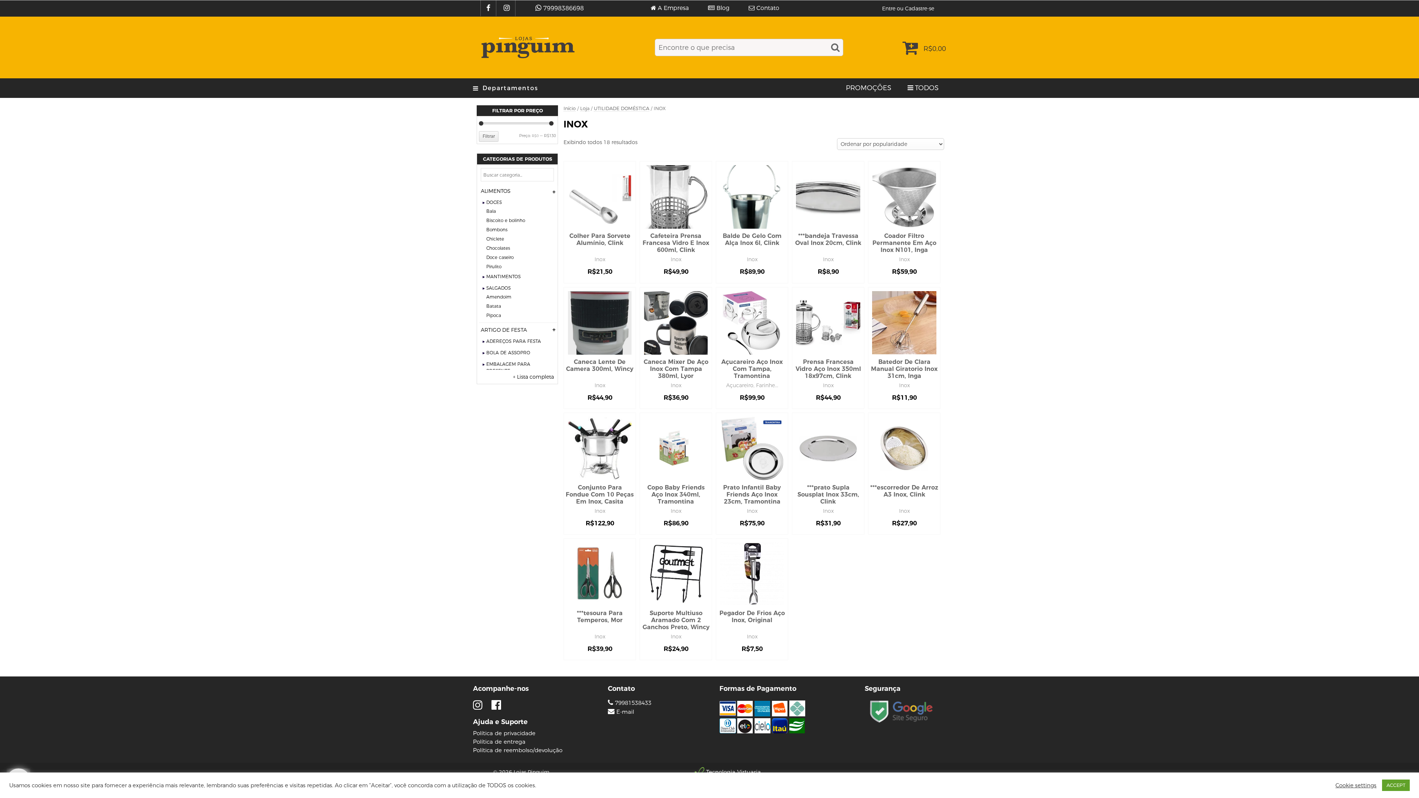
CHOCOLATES (498, 248)
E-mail (625, 712)
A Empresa (673, 8)
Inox (600, 259)
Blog (723, 8)
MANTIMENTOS (503, 276)
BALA (491, 211)
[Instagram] (507, 8)
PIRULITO (493, 266)
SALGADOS (498, 288)
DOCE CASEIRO (500, 257)
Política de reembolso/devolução (517, 750)
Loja (584, 108)
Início (570, 108)
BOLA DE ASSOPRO (508, 352)
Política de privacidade (504, 733)
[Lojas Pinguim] (527, 47)
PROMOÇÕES (868, 88)
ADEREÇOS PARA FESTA (513, 341)
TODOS (927, 88)
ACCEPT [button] (1395, 785)
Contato (767, 8)
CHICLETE (495, 239)
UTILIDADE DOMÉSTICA (621, 108)
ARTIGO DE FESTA (504, 330)
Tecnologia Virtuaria (733, 771)
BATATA (493, 306)
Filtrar (489, 136)
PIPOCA (493, 315)
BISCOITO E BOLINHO (505, 220)
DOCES (494, 202)
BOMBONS (496, 229)
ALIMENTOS (496, 191)
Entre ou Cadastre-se (908, 8)
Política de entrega (499, 741)
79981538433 (632, 702)
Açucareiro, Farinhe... (752, 385)
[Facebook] (489, 8)
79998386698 (563, 8)
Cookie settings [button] (1356, 785)
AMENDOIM (498, 297)
